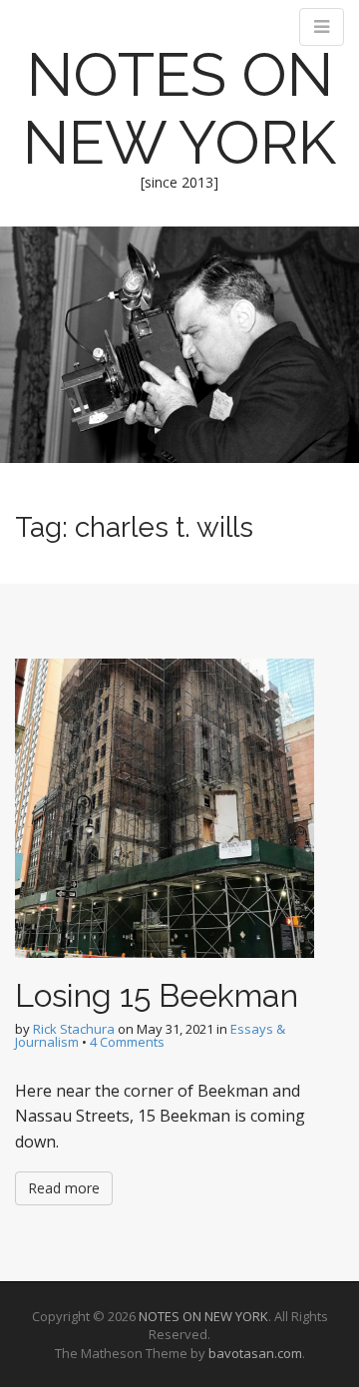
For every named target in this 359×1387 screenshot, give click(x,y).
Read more (64, 1187)
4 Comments (127, 1042)
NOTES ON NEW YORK (179, 109)
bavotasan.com (255, 1353)
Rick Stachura (74, 1029)
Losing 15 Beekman (156, 995)
